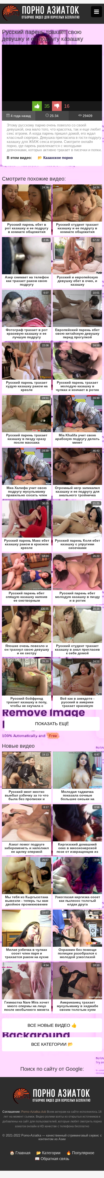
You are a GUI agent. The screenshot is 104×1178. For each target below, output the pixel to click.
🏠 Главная (20, 1153)
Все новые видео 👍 (52, 1025)
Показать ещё (52, 723)
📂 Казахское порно (55, 158)
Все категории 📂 (52, 1044)
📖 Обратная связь (52, 1159)
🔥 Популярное (80, 1153)
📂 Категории (48, 1153)
